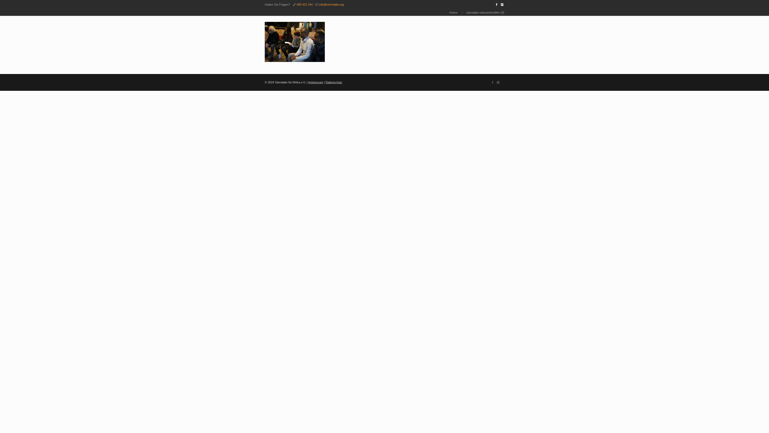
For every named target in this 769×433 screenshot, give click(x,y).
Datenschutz (334, 82)
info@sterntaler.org (331, 4)
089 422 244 (305, 4)
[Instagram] (502, 4)
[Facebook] (497, 4)
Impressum (315, 82)
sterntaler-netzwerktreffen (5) (485, 12)
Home (453, 12)
